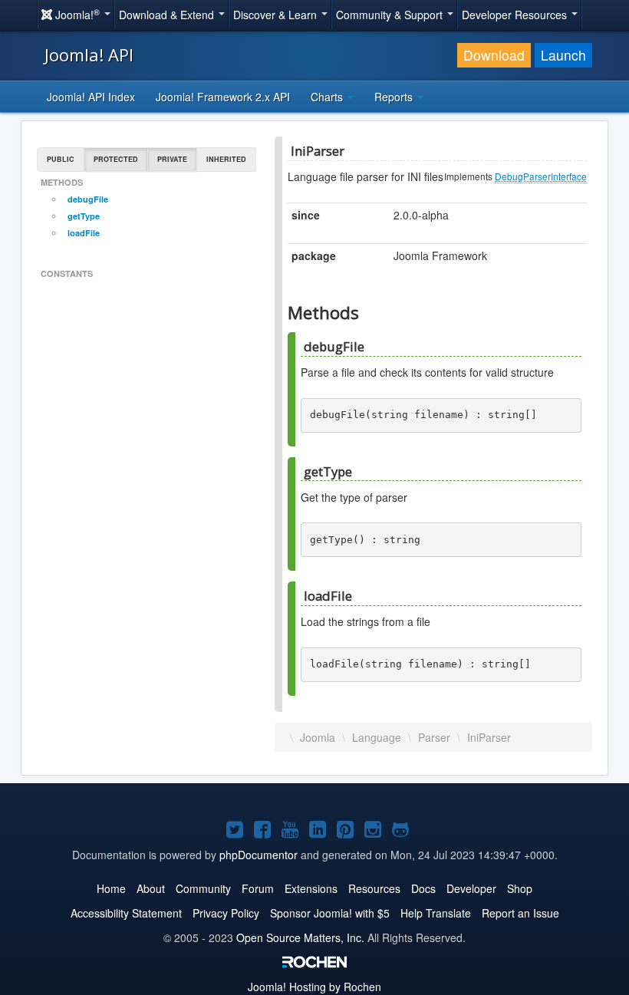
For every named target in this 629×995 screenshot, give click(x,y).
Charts (328, 96)
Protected (116, 159)
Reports (395, 96)
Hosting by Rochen (314, 986)
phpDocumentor (258, 854)
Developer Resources (516, 14)
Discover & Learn (276, 14)
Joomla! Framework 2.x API (223, 96)
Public (60, 159)
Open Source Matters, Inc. (300, 937)
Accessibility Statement (126, 913)
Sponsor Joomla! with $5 (330, 913)
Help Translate (435, 913)
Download (494, 54)
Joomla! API (88, 54)
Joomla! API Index (91, 96)
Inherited (226, 159)
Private (172, 159)
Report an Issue (520, 913)
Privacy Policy (226, 913)
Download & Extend (168, 14)
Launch (563, 54)
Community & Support (391, 14)
